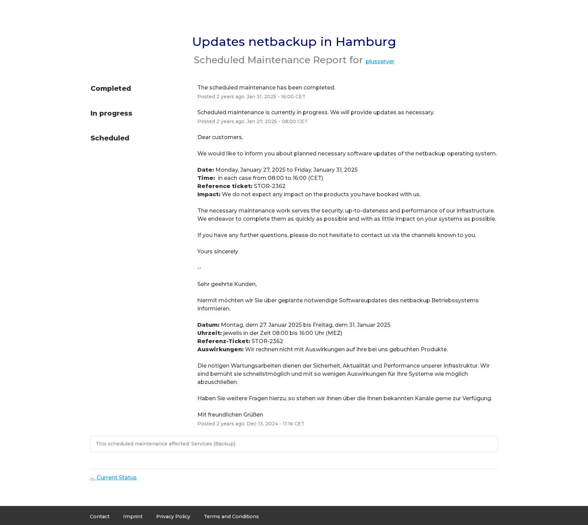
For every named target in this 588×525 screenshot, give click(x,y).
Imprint (133, 516)
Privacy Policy (173, 516)
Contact (100, 516)
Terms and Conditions (231, 516)
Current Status (113, 477)
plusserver (380, 61)
